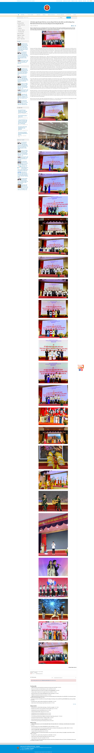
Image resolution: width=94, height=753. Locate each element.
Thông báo (19, 21)
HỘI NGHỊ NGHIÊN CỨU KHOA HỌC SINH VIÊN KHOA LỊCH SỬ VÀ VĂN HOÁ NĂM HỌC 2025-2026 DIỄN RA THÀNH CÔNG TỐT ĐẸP (23, 181)
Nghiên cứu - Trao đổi (20, 35)
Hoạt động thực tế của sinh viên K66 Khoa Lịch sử (39, 713)
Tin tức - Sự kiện (30, 14)
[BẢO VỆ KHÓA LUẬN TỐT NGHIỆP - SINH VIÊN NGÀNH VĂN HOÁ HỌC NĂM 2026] (23, 62)
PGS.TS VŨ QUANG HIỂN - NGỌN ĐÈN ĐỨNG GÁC (39, 729)
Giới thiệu (22, 14)
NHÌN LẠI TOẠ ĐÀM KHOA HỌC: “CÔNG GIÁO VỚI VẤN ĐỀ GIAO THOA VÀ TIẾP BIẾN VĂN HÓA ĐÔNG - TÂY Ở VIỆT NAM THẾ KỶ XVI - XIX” (23, 86)
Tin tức (18, 66)
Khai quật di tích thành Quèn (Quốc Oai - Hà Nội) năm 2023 (40, 717)
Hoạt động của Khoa (20, 23)
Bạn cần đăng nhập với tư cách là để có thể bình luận (43, 680)
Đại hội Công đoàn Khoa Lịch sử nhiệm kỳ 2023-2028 (39, 719)
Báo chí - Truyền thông (21, 38)
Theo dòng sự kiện (21, 31)
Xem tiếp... (74, 704)
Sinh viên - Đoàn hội (60, 14)
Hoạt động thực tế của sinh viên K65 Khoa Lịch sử (39, 710)
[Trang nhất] (18, 14)
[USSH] (18, 747)
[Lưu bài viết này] (75, 25)
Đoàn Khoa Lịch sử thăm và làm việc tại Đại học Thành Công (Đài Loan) (42, 708)
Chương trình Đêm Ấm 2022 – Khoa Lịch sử (38, 711)
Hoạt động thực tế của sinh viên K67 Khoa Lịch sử (39, 714)
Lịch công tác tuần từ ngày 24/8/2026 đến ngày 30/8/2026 (22, 128)
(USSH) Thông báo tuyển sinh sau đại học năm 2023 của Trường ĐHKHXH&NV (43, 690)
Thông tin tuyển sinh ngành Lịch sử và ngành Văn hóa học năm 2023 (41, 691)
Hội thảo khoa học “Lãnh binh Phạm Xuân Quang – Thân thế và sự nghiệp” (42, 707)
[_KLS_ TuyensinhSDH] (81, 366)
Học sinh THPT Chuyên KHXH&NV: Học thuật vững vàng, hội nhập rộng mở (22, 111)
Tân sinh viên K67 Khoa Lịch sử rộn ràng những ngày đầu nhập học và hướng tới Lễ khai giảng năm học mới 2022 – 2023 (49, 727)
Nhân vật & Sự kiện (20, 33)
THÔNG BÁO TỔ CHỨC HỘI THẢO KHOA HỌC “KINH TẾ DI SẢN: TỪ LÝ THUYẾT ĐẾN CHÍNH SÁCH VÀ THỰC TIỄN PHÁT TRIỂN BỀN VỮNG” (23, 174)
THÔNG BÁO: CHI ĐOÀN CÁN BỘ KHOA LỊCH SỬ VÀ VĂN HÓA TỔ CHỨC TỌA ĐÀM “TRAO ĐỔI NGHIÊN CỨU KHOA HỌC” (23, 168)
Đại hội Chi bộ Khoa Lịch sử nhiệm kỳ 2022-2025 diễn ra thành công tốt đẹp (42, 693)
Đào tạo (44, 14)
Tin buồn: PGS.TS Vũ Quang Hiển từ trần (37, 730)
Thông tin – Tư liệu (20, 37)
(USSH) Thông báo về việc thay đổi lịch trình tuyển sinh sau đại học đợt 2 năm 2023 (44, 687)
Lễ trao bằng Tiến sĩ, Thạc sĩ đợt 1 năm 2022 (38, 737)
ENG (91, 0)
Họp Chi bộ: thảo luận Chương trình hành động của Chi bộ (40, 720)
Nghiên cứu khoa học (51, 14)
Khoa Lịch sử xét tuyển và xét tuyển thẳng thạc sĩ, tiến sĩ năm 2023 (41, 688)
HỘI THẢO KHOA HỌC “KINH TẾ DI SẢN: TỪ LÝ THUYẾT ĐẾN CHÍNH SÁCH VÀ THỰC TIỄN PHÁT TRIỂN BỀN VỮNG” (23, 102)
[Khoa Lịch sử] (47, 7)
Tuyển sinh (38, 14)
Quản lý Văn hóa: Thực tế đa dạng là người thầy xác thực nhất (40, 702)
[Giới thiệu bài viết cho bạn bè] (72, 25)
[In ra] (73, 25)
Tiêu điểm (18, 41)
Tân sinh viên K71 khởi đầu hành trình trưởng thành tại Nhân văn (22, 133)
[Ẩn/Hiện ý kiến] (52, 677)
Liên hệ (74, 14)
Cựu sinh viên (68, 14)
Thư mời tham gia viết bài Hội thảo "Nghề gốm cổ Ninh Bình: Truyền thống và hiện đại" (44, 716)
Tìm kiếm (68, 17)
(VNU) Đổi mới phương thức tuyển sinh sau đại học (39, 694)
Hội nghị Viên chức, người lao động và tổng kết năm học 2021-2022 (41, 701)
